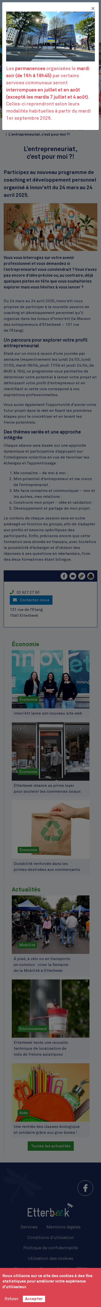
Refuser (11, 1299)
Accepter (34, 1299)
